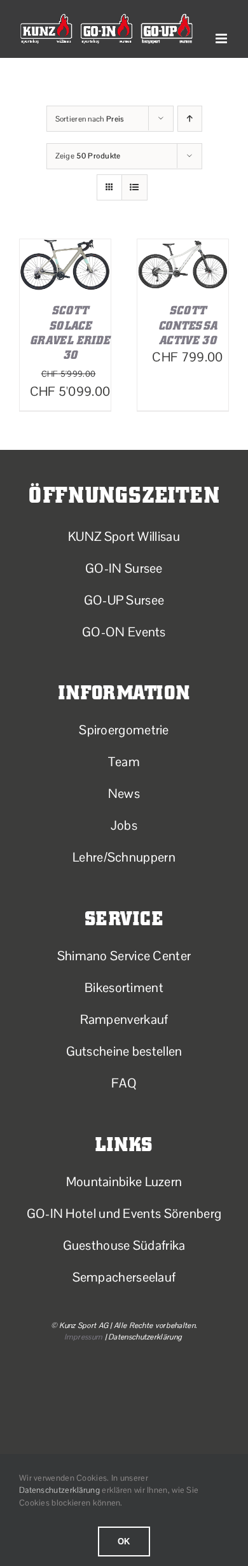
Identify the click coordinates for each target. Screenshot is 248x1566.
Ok (124, 1541)
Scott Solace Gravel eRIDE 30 (70, 332)
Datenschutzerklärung (59, 1490)
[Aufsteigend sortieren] (189, 119)
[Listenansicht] (134, 187)
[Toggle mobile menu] (222, 38)
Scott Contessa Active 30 (187, 325)
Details (65, 285)
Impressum (83, 1337)
